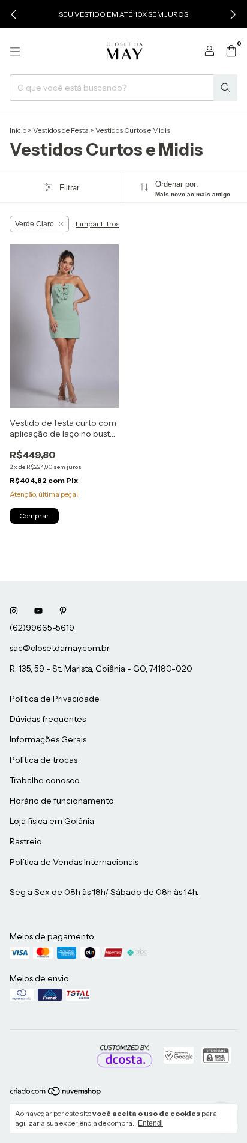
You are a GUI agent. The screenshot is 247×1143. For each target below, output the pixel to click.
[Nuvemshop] (56, 1094)
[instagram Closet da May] (14, 610)
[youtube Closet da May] (38, 610)
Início (18, 130)
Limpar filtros (97, 223)
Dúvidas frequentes (48, 719)
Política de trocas (43, 759)
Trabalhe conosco (45, 780)
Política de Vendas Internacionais (74, 861)
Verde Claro (34, 224)
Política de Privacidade (55, 698)
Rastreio (26, 841)
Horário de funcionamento (62, 800)
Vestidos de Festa (61, 130)
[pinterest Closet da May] (63, 610)
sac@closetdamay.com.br (60, 648)
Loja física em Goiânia (52, 821)
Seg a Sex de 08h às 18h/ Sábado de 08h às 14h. (104, 892)
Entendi (150, 1123)
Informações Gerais (48, 739)
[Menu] (15, 51)
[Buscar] (225, 87)
